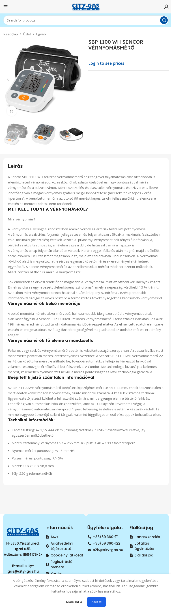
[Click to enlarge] (12, 111)
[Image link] (23, 531)
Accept (96, 602)
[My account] (166, 6)
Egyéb (41, 34)
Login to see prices (106, 63)
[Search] (164, 20)
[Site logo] (86, 6)
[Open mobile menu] (5, 6)
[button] (7, 79)
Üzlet (27, 34)
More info (74, 602)
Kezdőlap (10, 34)
